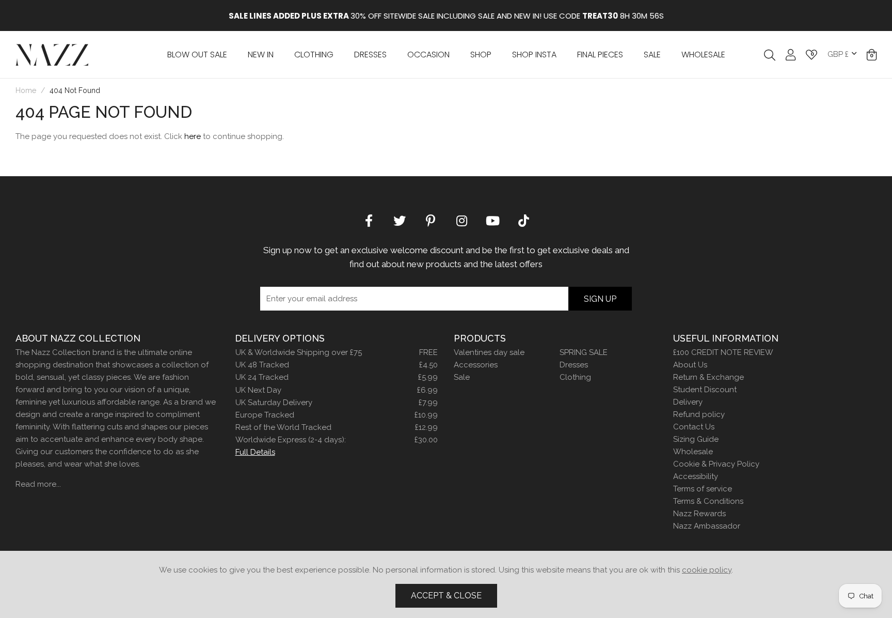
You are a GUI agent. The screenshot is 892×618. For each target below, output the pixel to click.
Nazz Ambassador (706, 526)
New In (261, 54)
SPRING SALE (584, 352)
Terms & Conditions (708, 501)
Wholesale (693, 451)
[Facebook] (368, 220)
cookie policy (706, 570)
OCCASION (428, 54)
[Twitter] (399, 220)
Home (25, 90)
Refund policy (699, 414)
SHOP (480, 54)
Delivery (688, 402)
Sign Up (600, 299)
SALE (652, 54)
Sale (462, 377)
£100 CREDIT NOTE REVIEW (723, 352)
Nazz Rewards (699, 513)
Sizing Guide (696, 439)
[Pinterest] (430, 220)
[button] (872, 54)
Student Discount (705, 389)
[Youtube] (492, 220)
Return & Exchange (708, 377)
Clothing (313, 54)
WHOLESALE (703, 54)
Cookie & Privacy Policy (716, 464)
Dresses (370, 54)
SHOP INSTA (534, 54)
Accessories (476, 364)
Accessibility (695, 476)
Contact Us (693, 426)
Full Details (255, 452)
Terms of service (702, 488)
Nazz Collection (51, 54)
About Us (690, 364)
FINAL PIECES (600, 54)
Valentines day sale (489, 352)
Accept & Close (446, 595)
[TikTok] (523, 220)
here (192, 136)
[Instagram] (461, 220)
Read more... (38, 484)
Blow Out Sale (197, 54)
